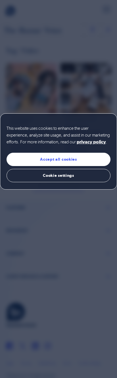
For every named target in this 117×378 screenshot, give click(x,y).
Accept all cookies (58, 159)
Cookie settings (58, 175)
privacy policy (91, 142)
